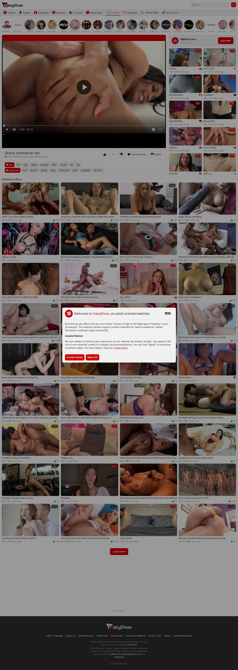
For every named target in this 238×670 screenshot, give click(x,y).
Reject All (92, 357)
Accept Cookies (75, 357)
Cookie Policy (121, 347)
